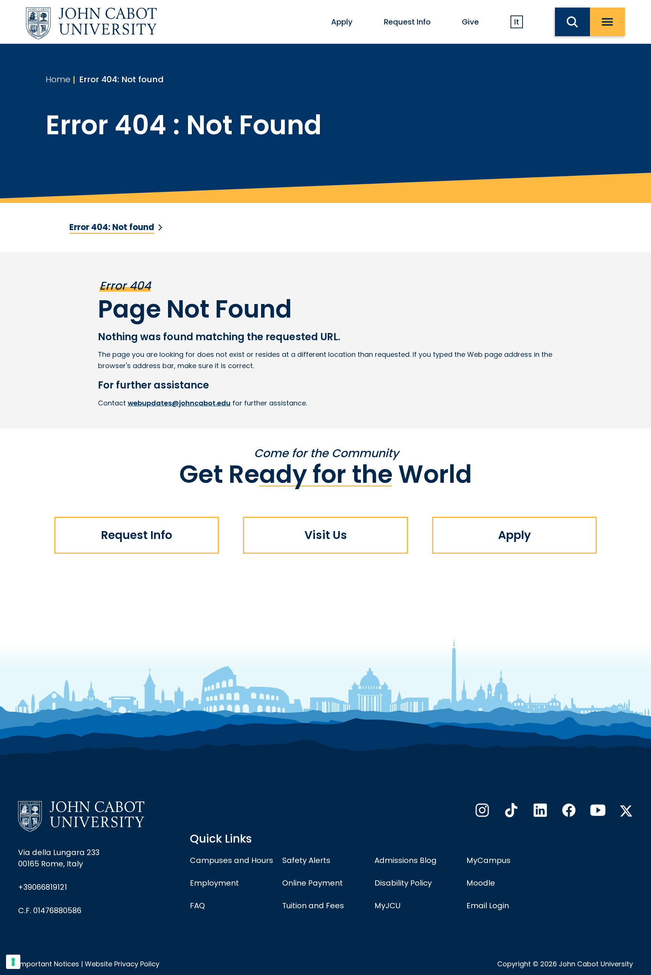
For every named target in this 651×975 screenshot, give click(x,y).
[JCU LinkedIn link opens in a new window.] (539, 812)
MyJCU (387, 905)
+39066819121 (42, 887)
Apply (342, 22)
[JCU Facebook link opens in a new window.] (568, 812)
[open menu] (607, 22)
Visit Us (325, 535)
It (516, 22)
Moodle (480, 883)
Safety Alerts (306, 860)
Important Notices (48, 964)
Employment (214, 883)
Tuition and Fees (313, 905)
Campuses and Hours (231, 860)
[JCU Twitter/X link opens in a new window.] (626, 811)
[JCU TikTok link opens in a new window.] (510, 812)
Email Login (487, 905)
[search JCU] (572, 22)
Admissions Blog (405, 860)
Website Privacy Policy (122, 964)
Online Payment (312, 883)
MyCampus (488, 860)
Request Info (407, 22)
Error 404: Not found (121, 79)
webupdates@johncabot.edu (179, 403)
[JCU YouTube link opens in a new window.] (597, 812)
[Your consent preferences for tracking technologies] (13, 962)
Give (470, 22)
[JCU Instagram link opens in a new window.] (481, 812)
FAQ (197, 905)
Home (58, 79)
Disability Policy (403, 883)
